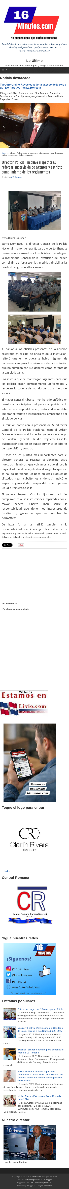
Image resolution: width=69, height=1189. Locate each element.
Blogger (30, 1186)
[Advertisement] (28, 572)
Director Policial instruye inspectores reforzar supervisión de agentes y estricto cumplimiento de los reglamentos (32, 167)
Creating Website (33, 1180)
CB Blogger (16, 177)
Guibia (7, 871)
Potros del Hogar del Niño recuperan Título (40, 1009)
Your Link (29, 1183)
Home (4, 153)
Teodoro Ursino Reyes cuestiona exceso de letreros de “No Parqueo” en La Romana (33, 86)
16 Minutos (36, 1177)
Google (40, 1186)
